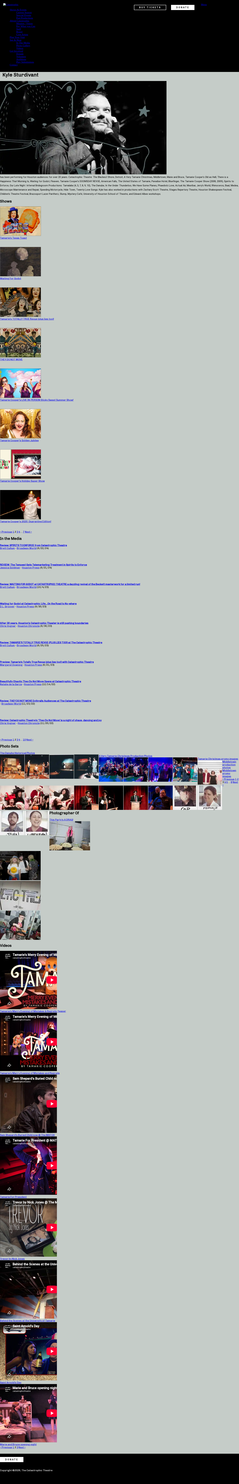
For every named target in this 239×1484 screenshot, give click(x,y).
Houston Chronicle (29, 626)
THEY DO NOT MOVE (11, 359)
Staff (18, 29)
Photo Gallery (23, 45)
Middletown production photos (229, 764)
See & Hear (15, 40)
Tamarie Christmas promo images (218, 758)
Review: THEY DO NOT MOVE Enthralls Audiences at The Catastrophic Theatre (45, 700)
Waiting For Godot (10, 278)
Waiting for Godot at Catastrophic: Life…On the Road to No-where (38, 603)
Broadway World (26, 548)
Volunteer (21, 56)
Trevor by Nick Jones (12, 1258)
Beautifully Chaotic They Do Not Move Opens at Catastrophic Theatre (40, 681)
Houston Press (31, 567)
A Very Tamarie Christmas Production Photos (125, 755)
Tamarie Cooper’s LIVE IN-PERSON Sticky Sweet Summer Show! (36, 400)
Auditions (21, 59)
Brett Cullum (7, 548)
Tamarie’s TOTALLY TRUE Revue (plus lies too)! (27, 319)
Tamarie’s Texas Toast (13, 238)
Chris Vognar (8, 626)
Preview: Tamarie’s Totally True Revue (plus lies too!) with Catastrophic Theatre (47, 662)
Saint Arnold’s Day (10, 1382)
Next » (28, 531)
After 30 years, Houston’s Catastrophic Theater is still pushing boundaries (44, 623)
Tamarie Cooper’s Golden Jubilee (19, 440)
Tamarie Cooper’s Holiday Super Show (22, 481)
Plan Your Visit (17, 37)
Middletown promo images (229, 773)
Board (19, 31)
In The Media (23, 42)
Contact (14, 65)
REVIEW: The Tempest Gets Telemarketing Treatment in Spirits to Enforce (43, 564)
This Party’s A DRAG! (61, 819)
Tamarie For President (13, 1196)
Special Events (23, 15)
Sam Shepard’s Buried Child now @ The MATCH (27, 1135)
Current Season (24, 12)
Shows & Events (18, 9)
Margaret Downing (11, 664)
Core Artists (22, 34)
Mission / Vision (24, 23)
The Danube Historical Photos (17, 753)
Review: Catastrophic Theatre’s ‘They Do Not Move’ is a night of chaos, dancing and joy (51, 720)
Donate (20, 53)
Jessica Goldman (10, 567)
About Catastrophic (19, 20)
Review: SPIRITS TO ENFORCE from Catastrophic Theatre (33, 545)
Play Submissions (25, 62)
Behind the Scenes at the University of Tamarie (27, 1320)
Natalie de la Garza (11, 684)
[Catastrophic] (11, 4)
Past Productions (24, 18)
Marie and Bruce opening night (18, 1444)
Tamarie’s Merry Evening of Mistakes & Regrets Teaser (33, 1011)
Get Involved (16, 51)
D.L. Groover (7, 606)
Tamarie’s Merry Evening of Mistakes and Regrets (30, 1073)
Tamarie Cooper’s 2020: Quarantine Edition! (25, 521)
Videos (19, 48)
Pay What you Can (25, 26)
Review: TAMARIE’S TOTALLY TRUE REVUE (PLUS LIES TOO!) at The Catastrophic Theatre (51, 642)
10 (24, 739)
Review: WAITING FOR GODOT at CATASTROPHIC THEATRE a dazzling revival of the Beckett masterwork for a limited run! (70, 584)
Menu (204, 4)
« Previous (6, 531)
